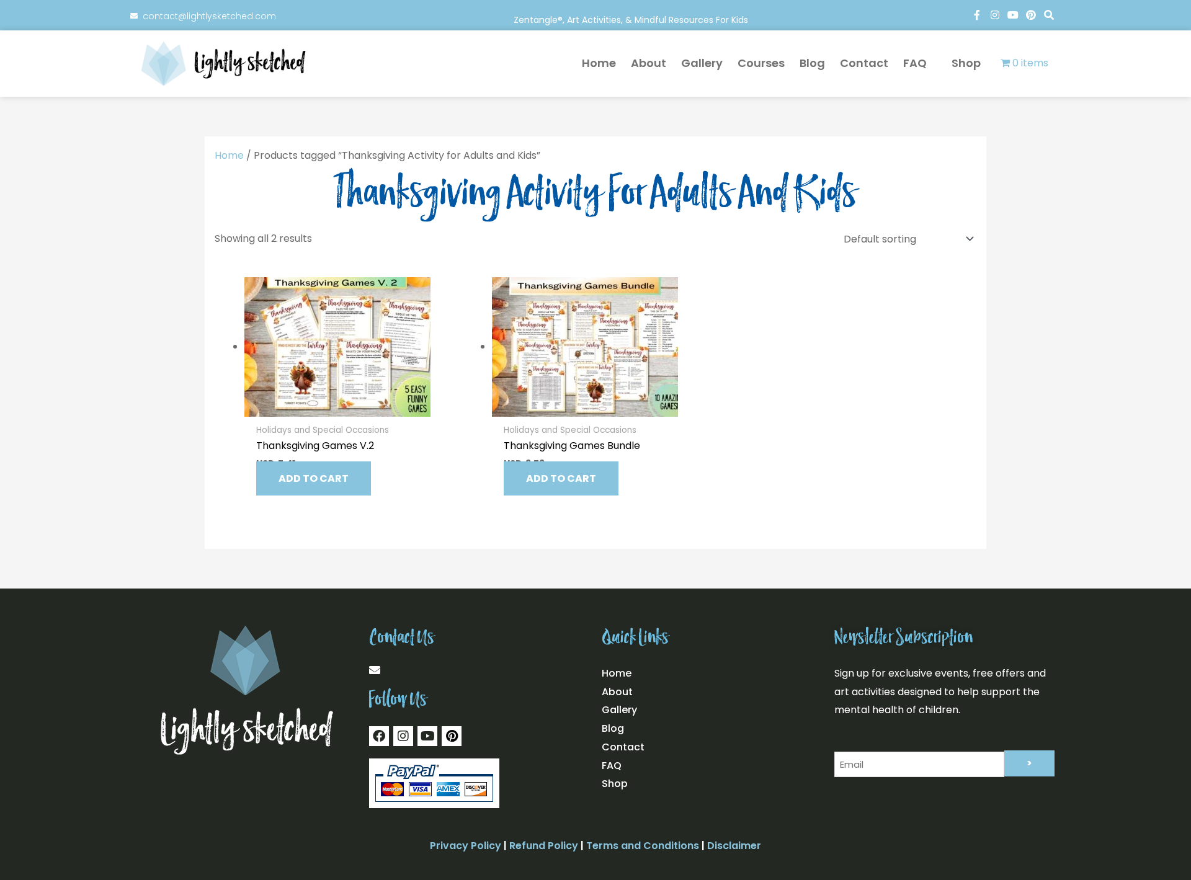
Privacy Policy (465, 845)
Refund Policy (543, 845)
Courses (755, 63)
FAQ (909, 63)
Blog (806, 63)
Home (593, 63)
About (643, 63)
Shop (963, 63)
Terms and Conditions (642, 845)
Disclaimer (734, 845)
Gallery (696, 63)
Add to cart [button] (314, 478)
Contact (858, 63)
